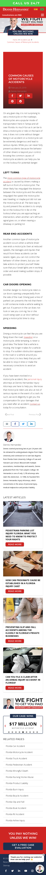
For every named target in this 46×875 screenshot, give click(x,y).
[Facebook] (6, 871)
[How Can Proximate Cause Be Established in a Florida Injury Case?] (23, 564)
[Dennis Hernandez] (23, 436)
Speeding (28, 337)
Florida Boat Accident (16, 808)
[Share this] (12, 95)
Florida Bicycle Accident (17, 795)
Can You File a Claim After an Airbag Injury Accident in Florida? (23, 679)
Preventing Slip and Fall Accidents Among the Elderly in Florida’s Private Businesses (22, 631)
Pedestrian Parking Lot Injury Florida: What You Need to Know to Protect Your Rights (21, 535)
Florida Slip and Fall (15, 801)
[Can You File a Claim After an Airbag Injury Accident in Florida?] (23, 660)
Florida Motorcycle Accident (19, 752)
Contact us (35, 404)
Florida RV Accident (15, 814)
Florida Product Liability (17, 783)
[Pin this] (12, 101)
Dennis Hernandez (12, 444)
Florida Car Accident (15, 746)
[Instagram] (32, 871)
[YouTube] (26, 871)
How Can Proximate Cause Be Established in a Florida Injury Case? (23, 583)
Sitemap (6, 865)
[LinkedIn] (19, 871)
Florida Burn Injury (15, 789)
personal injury (34, 379)
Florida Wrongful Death (17, 770)
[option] (23, 725)
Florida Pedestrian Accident (19, 764)
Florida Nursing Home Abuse (19, 777)
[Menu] (42, 15)
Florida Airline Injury (15, 820)
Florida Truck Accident (16, 758)
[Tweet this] (20, 95)
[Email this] (7, 423)
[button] (5, 726)
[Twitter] (12, 871)
